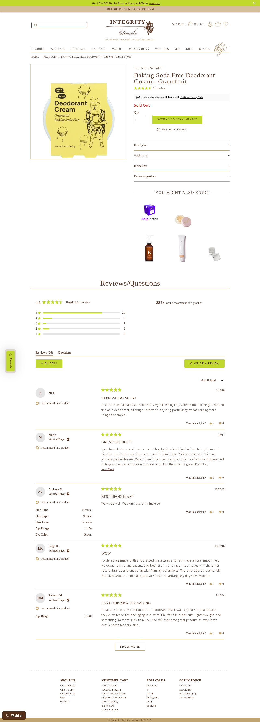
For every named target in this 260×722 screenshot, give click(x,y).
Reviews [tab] (44, 353)
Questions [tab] (64, 353)
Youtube (151, 705)
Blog (149, 701)
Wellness (162, 49)
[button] (150, 88)
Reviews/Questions (145, 176)
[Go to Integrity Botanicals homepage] (130, 28)
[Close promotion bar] (255, 3)
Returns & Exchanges (114, 693)
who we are (67, 689)
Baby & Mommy (139, 49)
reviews (64, 701)
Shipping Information (114, 697)
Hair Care (99, 49)
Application (182, 155)
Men (178, 49)
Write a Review (209, 364)
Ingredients (182, 165)
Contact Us (185, 685)
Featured (39, 49)
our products (67, 693)
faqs (62, 697)
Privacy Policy (110, 709)
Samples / (179, 24)
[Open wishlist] (226, 24)
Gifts (190, 49)
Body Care (79, 49)
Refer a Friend (109, 685)
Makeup (117, 49)
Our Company (67, 685)
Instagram (152, 697)
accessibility (186, 697)
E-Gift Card (108, 705)
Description (182, 145)
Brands (204, 49)
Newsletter (185, 689)
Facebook (152, 685)
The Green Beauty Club (191, 97)
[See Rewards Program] (218, 24)
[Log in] (210, 24)
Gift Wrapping (110, 701)
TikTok (150, 693)
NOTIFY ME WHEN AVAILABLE (177, 119)
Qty (136, 112)
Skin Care (58, 49)
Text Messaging (188, 693)
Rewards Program (112, 689)
